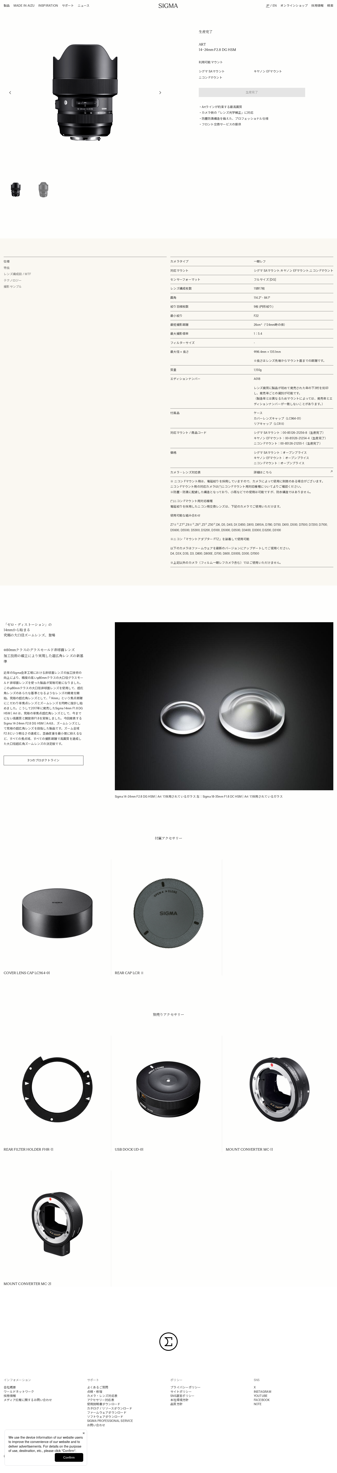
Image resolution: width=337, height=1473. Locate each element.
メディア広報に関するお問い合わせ (28, 1400)
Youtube (261, 1396)
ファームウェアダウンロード (107, 1412)
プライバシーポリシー (185, 1387)
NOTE (258, 1404)
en (275, 5)
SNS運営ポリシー (182, 1396)
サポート (68, 5)
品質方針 (176, 1404)
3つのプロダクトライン (44, 760)
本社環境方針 (179, 1400)
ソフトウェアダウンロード (105, 1416)
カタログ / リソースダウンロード (109, 1408)
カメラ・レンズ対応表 (102, 1396)
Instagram (262, 1391)
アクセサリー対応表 (100, 1400)
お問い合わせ (96, 1425)
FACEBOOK (262, 1400)
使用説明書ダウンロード (104, 1404)
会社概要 (10, 1387)
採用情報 (317, 5)
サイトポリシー (181, 1391)
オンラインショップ (294, 5)
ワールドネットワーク (19, 1391)
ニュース (84, 5)
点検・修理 (94, 1391)
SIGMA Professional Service (110, 1421)
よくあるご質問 (97, 1387)
